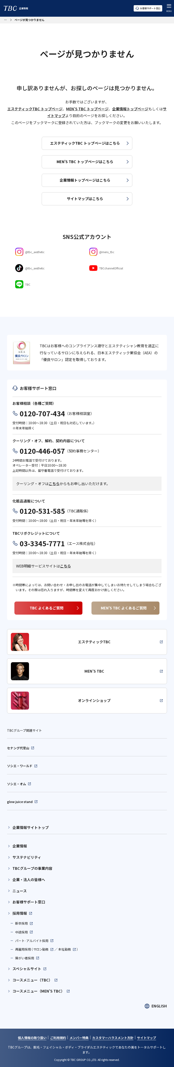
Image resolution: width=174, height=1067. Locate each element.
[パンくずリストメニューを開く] (5, 19)
